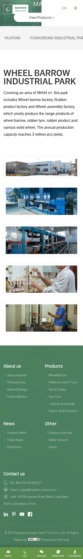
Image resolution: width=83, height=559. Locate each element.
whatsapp (58, 556)
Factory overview (60, 433)
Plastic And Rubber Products (64, 411)
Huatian (12, 37)
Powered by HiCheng (54, 540)
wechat (41, 556)
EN (64, 8)
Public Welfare (17, 396)
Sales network (58, 440)
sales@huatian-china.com (38, 490)
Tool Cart (55, 396)
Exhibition (14, 447)
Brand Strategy (17, 389)
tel (25, 556)
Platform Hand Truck (63, 382)
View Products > (41, 17)
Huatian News (16, 433)
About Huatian (17, 375)
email (8, 556)
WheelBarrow (58, 375)
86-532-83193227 (29, 483)
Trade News (15, 440)
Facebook (75, 556)
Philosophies (16, 382)
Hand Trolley (57, 389)
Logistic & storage (62, 404)
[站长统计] (34, 540)
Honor (53, 447)
